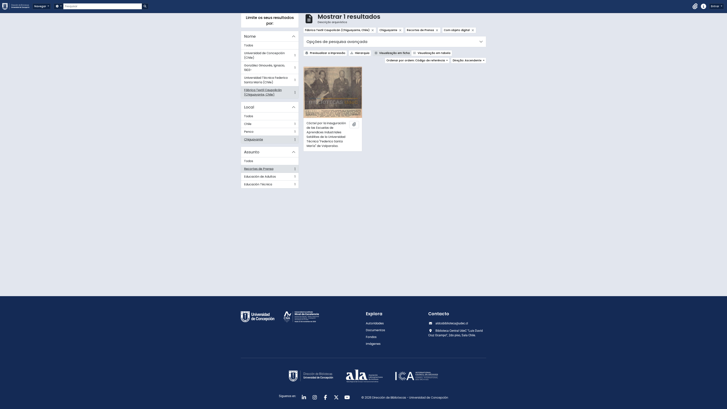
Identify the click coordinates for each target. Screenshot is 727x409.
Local (249, 107)
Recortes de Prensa (270, 170)
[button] (695, 6)
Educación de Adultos (270, 177)
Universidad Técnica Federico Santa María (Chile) (270, 80)
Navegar (40, 6)
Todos (248, 45)
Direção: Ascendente (467, 60)
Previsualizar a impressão (327, 53)
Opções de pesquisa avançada (337, 41)
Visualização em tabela (433, 53)
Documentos (375, 330)
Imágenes (373, 344)
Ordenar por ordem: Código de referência (416, 60)
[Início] (17, 6)
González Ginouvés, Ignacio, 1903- (270, 67)
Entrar (715, 6)
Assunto (251, 152)
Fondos (371, 337)
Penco (270, 133)
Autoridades (375, 323)
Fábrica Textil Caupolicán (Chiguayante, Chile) (270, 92)
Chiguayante (270, 140)
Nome (250, 36)
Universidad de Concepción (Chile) (270, 55)
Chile (270, 125)
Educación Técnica (270, 185)
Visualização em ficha (394, 53)
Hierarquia (361, 53)
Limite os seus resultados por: (270, 20)
